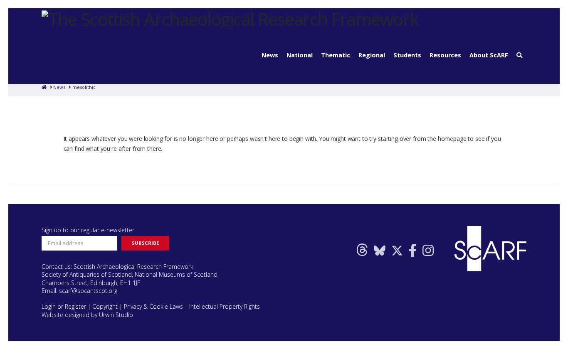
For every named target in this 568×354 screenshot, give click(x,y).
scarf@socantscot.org (88, 291)
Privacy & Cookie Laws (153, 306)
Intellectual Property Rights (224, 306)
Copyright (105, 306)
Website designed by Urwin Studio (87, 315)
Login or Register (64, 306)
